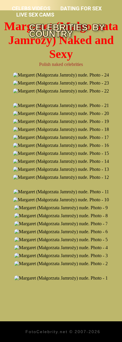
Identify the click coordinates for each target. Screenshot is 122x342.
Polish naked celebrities (61, 64)
